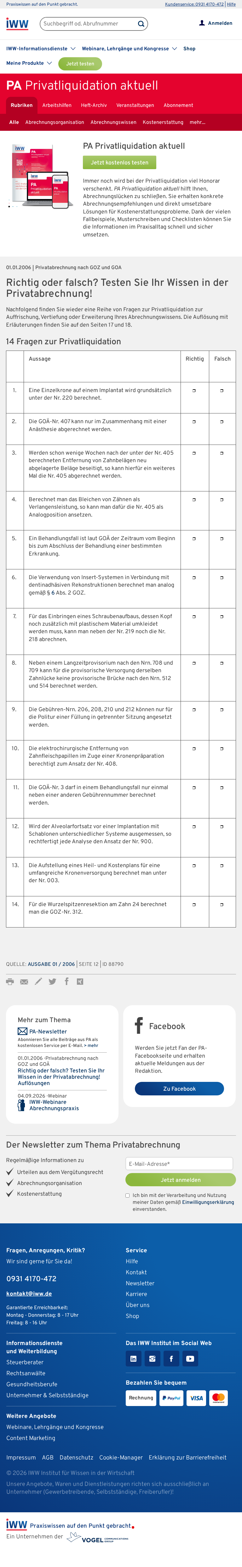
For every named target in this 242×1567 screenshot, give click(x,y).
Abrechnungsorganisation (54, 122)
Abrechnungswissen (113, 122)
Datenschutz (76, 1458)
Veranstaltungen (135, 105)
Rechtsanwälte (25, 1373)
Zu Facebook (179, 1089)
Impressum (21, 1458)
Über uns (138, 1305)
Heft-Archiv (94, 105)
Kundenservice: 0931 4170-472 (194, 4)
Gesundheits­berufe (31, 1384)
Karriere (136, 1294)
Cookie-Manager (121, 1458)
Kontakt (136, 1272)
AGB (48, 1458)
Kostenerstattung (163, 122)
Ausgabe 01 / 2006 (51, 964)
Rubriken (22, 105)
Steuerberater (24, 1362)
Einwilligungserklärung (208, 1202)
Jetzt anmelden (181, 1180)
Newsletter (140, 1283)
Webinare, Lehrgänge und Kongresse (55, 1427)
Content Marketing (30, 1438)
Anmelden (220, 23)
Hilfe (231, 4)
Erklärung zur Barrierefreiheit (188, 1458)
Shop (189, 49)
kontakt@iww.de (29, 1294)
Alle (14, 122)
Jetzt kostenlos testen (119, 163)
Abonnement (178, 105)
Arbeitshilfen (57, 105)
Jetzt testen (80, 64)
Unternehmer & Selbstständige (47, 1395)
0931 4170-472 (31, 1279)
